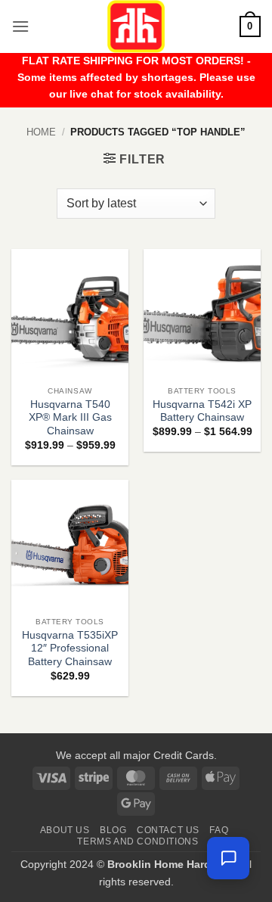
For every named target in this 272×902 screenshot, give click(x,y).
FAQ (218, 830)
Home (41, 132)
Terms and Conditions (137, 841)
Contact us (168, 830)
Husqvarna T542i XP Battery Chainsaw (202, 411)
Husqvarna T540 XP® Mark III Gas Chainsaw (70, 418)
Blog (113, 830)
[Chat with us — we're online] (228, 858)
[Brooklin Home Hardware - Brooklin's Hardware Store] (136, 26)
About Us (65, 830)
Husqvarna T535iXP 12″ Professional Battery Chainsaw (70, 648)
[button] (20, 26)
